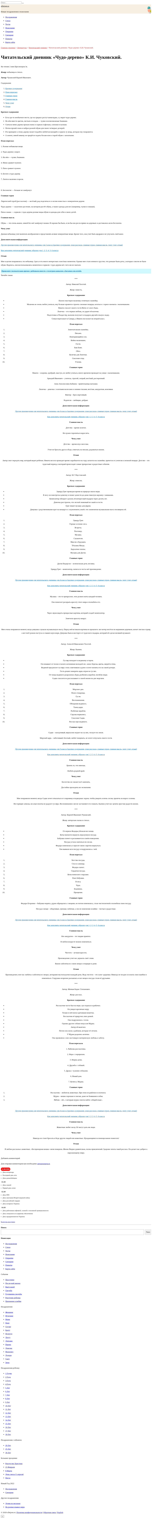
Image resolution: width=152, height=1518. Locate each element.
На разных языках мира (15, 1507)
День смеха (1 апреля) (14, 1474)
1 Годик (8, 1373)
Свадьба (8, 1290)
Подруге (8, 1334)
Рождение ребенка (12, 1298)
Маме (7, 1319)
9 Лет (7, 1402)
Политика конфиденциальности (29, 1512)
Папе (7, 1323)
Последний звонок (12, 1283)
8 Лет (7, 1399)
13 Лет (8, 1417)
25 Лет (8, 1449)
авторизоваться (43, 1164)
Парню (8, 1345)
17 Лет (8, 1431)
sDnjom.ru (5, 6)
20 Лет (8, 1445)
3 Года (8, 1381)
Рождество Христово (13, 1464)
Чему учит (9, 103)
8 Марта (8, 1471)
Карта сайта (10, 42)
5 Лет (7, 1388)
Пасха (7, 1478)
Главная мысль (11, 99)
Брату (7, 1330)
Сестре (8, 1327)
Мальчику (9, 1352)
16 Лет (8, 1427)
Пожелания (10, 28)
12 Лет (8, 1413)
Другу (7, 1337)
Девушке (9, 1341)
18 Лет (8, 1434)
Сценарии (9, 35)
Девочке (8, 1348)
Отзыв (7, 106)
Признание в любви (13, 1301)
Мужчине (9, 1316)
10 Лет (8, 1406)
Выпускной (10, 1287)
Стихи (7, 21)
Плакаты (8, 39)
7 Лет (7, 1395)
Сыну (7, 1359)
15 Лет (8, 1424)
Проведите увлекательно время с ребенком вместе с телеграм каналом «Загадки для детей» (41, 271)
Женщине (9, 1312)
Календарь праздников (8, 1222)
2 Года (8, 1377)
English (60, 1512)
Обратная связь (49, 1512)
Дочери (8, 1355)
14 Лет (8, 1420)
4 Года (8, 1384)
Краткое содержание (13, 88)
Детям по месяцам (12, 1503)
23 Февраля (10, 1467)
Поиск (3, 1227)
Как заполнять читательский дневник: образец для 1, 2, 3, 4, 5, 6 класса (29, 250)
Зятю (7, 1363)
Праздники (9, 1280)
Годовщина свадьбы (13, 1294)
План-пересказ (11, 92)
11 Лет (8, 1409)
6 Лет (7, 1391)
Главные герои (11, 96)
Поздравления (11, 17)
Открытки (9, 31)
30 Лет (8, 1453)
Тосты (7, 24)
